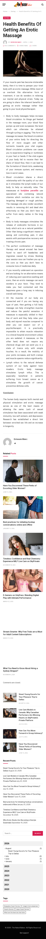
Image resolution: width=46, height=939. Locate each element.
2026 (6, 843)
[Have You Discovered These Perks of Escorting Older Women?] (23, 471)
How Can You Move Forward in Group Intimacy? (21, 786)
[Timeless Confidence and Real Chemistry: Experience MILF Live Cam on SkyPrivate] (23, 544)
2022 (6, 880)
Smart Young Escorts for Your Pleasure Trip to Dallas (29, 697)
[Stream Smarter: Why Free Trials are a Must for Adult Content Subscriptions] (23, 617)
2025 (6, 866)
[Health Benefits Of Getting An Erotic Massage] (23, 63)
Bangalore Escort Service (12, 906)
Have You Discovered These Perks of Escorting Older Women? (30, 746)
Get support (24, 933)
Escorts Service (9, 909)
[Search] (42, 4)
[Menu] (4, 4)
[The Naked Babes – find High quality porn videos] (23, 4)
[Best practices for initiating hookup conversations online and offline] (23, 507)
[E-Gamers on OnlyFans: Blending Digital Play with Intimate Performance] (23, 580)
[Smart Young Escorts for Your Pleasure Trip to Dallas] (10, 697)
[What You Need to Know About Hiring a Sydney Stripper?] (23, 653)
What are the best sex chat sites (14, 912)
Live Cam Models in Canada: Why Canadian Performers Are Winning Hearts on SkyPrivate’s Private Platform (29, 715)
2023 (6, 875)
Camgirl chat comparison (30, 906)
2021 (6, 884)
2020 (6, 889)
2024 (6, 871)
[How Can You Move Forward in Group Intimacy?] (10, 734)
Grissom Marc (16, 42)
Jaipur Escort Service (22, 909)
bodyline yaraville (29, 190)
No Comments (10, 46)
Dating (7, 18)
